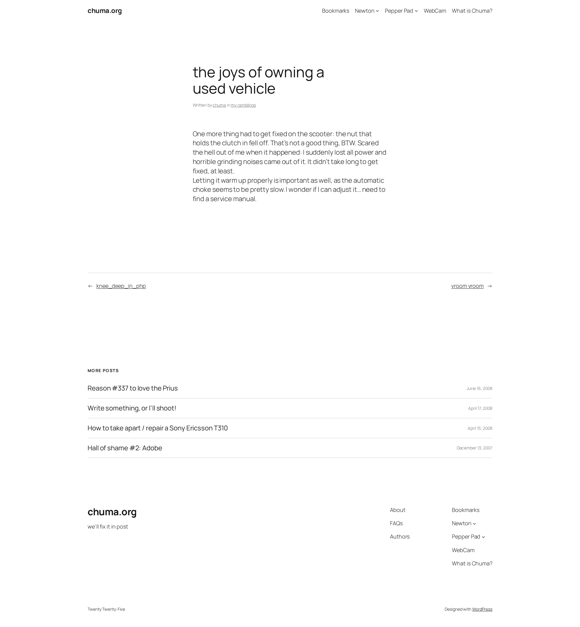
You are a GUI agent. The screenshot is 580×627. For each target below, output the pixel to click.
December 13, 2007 (474, 448)
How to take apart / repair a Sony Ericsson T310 (158, 428)
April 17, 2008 (480, 408)
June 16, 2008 (479, 388)
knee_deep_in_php (121, 285)
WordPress (482, 609)
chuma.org (105, 10)
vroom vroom (467, 285)
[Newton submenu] (377, 10)
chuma (219, 105)
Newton (364, 10)
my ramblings (243, 105)
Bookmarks (335, 10)
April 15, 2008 (480, 428)
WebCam (435, 10)
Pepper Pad (399, 10)
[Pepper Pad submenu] (416, 10)
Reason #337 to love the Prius (133, 388)
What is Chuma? (472, 10)
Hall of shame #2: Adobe (125, 448)
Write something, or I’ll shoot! (132, 408)
